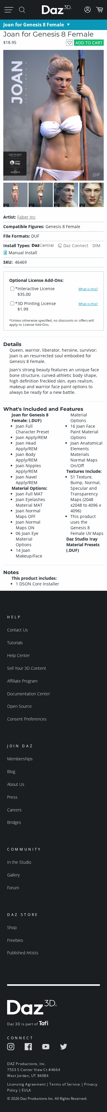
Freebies (15, 940)
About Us (15, 784)
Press (12, 797)
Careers (14, 810)
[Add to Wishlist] (69, 43)
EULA (26, 1090)
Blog (11, 771)
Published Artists (22, 952)
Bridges (14, 822)
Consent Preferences (27, 719)
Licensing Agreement (26, 1084)
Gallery (13, 875)
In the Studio (19, 862)
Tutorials (15, 642)
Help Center (18, 655)
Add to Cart (89, 42)
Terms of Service (64, 1084)
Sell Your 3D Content (26, 668)
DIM (96, 245)
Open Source (19, 706)
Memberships (20, 759)
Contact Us (17, 630)
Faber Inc (26, 217)
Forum (13, 887)
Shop (12, 927)
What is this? (88, 289)
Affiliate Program (22, 681)
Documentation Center (28, 693)
